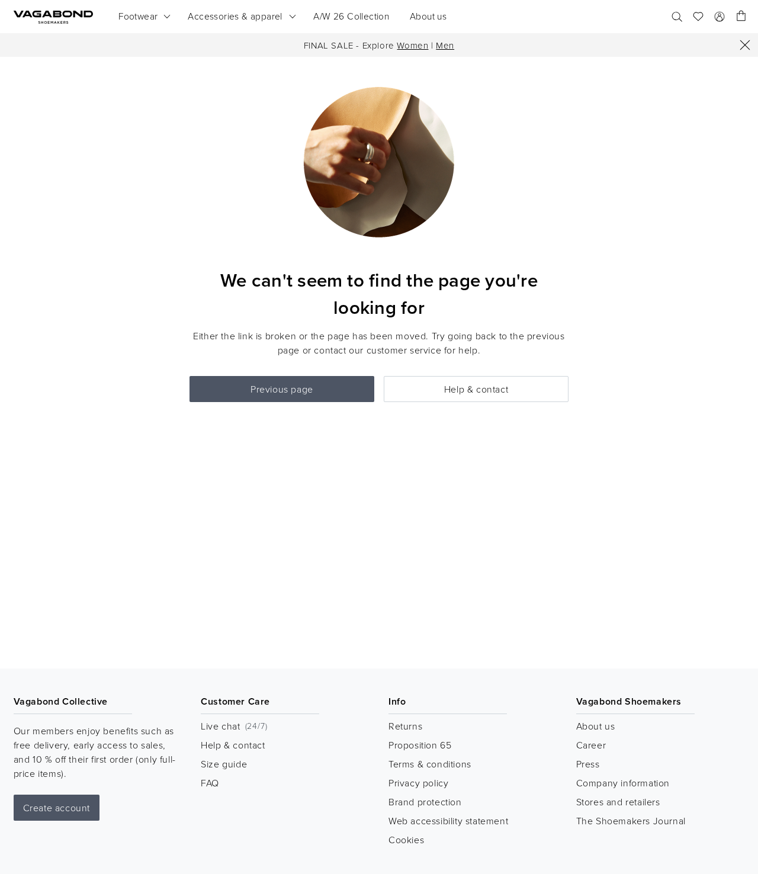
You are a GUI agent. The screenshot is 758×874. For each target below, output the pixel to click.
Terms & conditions (429, 763)
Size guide (224, 763)
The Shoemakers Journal (631, 820)
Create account (56, 807)
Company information (623, 782)
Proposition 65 (419, 744)
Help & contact (476, 389)
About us (595, 725)
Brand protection (425, 801)
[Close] (745, 45)
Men (445, 45)
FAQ (210, 782)
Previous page (281, 389)
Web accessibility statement (448, 820)
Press (588, 763)
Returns (405, 725)
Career (591, 744)
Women (412, 45)
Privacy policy (418, 782)
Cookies (406, 839)
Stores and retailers (618, 801)
